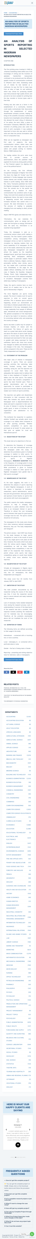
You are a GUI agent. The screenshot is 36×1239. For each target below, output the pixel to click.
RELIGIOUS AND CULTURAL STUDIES (15, 1039)
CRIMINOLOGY (11, 817)
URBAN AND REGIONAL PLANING (17, 1075)
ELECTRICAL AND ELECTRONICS (12, 838)
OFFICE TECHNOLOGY (13, 977)
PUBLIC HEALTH (11, 1026)
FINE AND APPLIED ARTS (14, 859)
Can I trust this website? (14, 1226)
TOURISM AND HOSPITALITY (15, 1071)
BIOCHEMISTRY (11, 763)
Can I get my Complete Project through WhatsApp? (17, 1212)
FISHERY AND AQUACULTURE (15, 862)
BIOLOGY (9, 767)
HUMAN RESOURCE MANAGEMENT (12, 906)
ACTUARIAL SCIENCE (13, 724)
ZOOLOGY (9, 1087)
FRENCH (9, 874)
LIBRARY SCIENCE (12, 942)
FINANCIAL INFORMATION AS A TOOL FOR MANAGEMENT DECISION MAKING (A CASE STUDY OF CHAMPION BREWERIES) (17, 689)
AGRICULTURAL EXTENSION (15, 736)
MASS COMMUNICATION (14, 953)
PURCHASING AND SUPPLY (15, 1030)
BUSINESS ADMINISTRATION (15, 778)
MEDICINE (9, 965)
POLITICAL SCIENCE (12, 1000)
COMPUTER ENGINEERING (14, 805)
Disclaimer (5, 1237)
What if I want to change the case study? (16, 1204)
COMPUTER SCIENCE (13, 809)
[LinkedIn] (26, 672)
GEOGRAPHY (10, 878)
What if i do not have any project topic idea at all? (17, 1221)
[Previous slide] (6, 1130)
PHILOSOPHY (10, 988)
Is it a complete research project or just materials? (18, 1199)
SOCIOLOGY (10, 1056)
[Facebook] (6, 672)
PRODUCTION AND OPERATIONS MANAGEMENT (16, 1005)
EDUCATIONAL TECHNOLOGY (16, 832)
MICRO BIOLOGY (11, 969)
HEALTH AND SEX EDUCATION (16, 889)
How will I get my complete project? (17, 1208)
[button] (11, 1157)
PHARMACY (10, 984)
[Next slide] (30, 1130)
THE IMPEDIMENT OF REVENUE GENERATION (16, 701)
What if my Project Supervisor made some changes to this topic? (17, 1217)
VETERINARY (10, 1079)
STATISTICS (10, 1064)
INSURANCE (10, 926)
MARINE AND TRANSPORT (14, 946)
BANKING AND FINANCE (14, 755)
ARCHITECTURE (11, 751)
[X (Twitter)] (13, 672)
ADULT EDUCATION (12, 728)
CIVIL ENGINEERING (12, 798)
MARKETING (10, 950)
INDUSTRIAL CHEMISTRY (14, 912)
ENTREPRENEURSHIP (13, 847)
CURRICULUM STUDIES (13, 821)
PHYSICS (9, 992)
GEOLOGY (9, 882)
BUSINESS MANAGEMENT (14, 786)
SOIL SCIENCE (11, 1060)
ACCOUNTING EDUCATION (15, 720)
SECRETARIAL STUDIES (13, 1048)
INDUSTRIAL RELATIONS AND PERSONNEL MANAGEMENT (15, 917)
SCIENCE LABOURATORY (14, 1044)
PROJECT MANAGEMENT (14, 1010)
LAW (7, 938)
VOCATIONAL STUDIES (13, 1083)
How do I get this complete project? (17, 1180)
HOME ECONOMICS (12, 897)
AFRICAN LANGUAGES (13, 732)
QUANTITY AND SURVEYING (15, 1034)
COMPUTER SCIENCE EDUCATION (17, 813)
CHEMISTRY (10, 794)
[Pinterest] (20, 672)
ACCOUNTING (10, 716)
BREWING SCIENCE (12, 771)
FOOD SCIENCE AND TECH (15, 866)
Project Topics (18, 1235)
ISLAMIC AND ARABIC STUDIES (16, 934)
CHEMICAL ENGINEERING (14, 790)
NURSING (9, 973)
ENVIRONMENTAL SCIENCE (15, 851)
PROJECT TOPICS (12, 1014)
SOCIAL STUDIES (11, 1052)
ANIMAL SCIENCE (12, 743)
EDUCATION (10, 829)
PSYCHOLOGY (11, 1018)
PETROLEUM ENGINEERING (15, 980)
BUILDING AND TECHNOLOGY (16, 774)
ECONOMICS (10, 825)
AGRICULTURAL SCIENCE (14, 740)
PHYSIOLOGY (10, 996)
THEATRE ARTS (11, 1068)
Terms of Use (14, 1237)
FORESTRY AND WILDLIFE (14, 870)
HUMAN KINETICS (12, 901)
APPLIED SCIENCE (12, 747)
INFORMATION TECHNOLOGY (15, 922)
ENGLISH (9, 843)
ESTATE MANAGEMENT (13, 855)
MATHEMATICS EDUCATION (15, 957)
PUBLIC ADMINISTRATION (14, 1022)
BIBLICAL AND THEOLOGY (14, 759)
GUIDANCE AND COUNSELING (16, 886)
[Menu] (32, 3)
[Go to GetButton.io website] (32, 1237)
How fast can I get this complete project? (15, 1194)
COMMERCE (10, 801)
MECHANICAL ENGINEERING (15, 961)
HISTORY (9, 893)
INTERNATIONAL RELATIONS (15, 930)
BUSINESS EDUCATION (13, 782)
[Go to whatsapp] (32, 1234)
